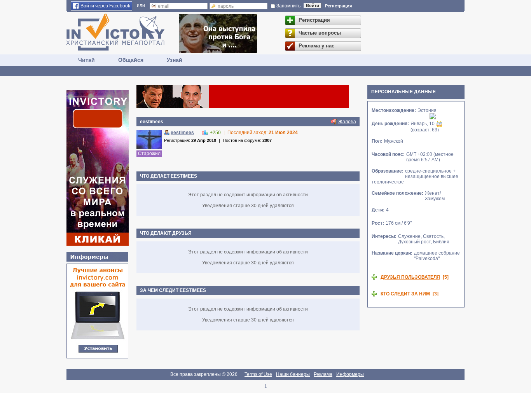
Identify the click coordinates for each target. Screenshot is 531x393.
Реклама (323, 374)
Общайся (130, 60)
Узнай (174, 60)
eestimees (182, 132)
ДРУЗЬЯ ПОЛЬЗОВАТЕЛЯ (410, 277)
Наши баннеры (293, 374)
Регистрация (338, 5)
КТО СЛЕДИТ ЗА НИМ (405, 294)
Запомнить (288, 6)
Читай (86, 60)
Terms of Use (258, 374)
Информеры (350, 374)
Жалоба (347, 121)
